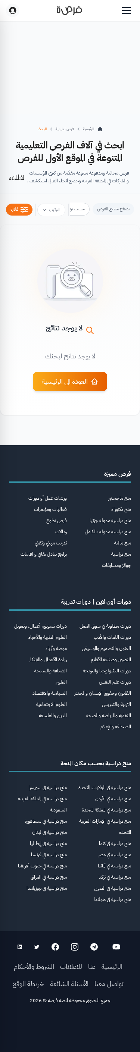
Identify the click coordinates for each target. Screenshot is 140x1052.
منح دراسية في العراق (49, 876)
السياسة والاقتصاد (49, 693)
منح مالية (122, 542)
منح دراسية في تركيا (115, 876)
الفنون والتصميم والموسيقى (106, 648)
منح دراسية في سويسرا (47, 787)
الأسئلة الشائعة (69, 984)
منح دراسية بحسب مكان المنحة (95, 763)
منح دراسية (121, 554)
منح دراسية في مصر (114, 854)
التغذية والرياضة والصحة (108, 715)
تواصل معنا (109, 984)
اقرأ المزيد (16, 177)
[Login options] (12, 10)
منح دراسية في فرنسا (49, 854)
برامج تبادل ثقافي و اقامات (44, 554)
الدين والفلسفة (53, 715)
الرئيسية (112, 966)
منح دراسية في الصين (112, 888)
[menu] (126, 10)
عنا (92, 966)
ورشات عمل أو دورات (47, 498)
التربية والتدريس (116, 704)
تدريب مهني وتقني (51, 542)
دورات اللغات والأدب (112, 637)
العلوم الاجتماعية (51, 704)
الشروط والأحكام (34, 966)
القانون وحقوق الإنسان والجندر (102, 693)
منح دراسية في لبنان (49, 832)
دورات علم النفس (115, 681)
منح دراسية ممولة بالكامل (108, 531)
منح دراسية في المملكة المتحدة (106, 809)
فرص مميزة (117, 474)
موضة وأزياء (56, 648)
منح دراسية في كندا (115, 843)
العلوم (61, 681)
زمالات (61, 531)
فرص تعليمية (65, 129)
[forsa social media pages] (116, 947)
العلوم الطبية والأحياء (47, 637)
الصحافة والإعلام (115, 726)
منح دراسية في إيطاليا (48, 843)
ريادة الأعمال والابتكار (48, 659)
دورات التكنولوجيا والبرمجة (107, 670)
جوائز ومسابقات (116, 565)
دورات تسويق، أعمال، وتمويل (40, 625)
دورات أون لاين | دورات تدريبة (96, 601)
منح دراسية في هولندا (112, 899)
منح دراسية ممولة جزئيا (110, 520)
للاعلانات (71, 966)
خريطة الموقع (28, 984)
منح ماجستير (119, 498)
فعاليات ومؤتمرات (50, 509)
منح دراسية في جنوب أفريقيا (42, 865)
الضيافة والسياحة (50, 670)
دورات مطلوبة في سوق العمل (105, 625)
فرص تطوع (56, 520)
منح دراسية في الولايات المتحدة (104, 787)
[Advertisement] (70, 1030)
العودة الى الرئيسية (65, 381)
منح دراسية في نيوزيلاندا (47, 888)
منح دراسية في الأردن (113, 798)
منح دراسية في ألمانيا (114, 865)
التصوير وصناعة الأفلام (111, 659)
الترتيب (54, 209)
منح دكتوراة (121, 509)
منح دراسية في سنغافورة (46, 821)
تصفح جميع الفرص (113, 208)
